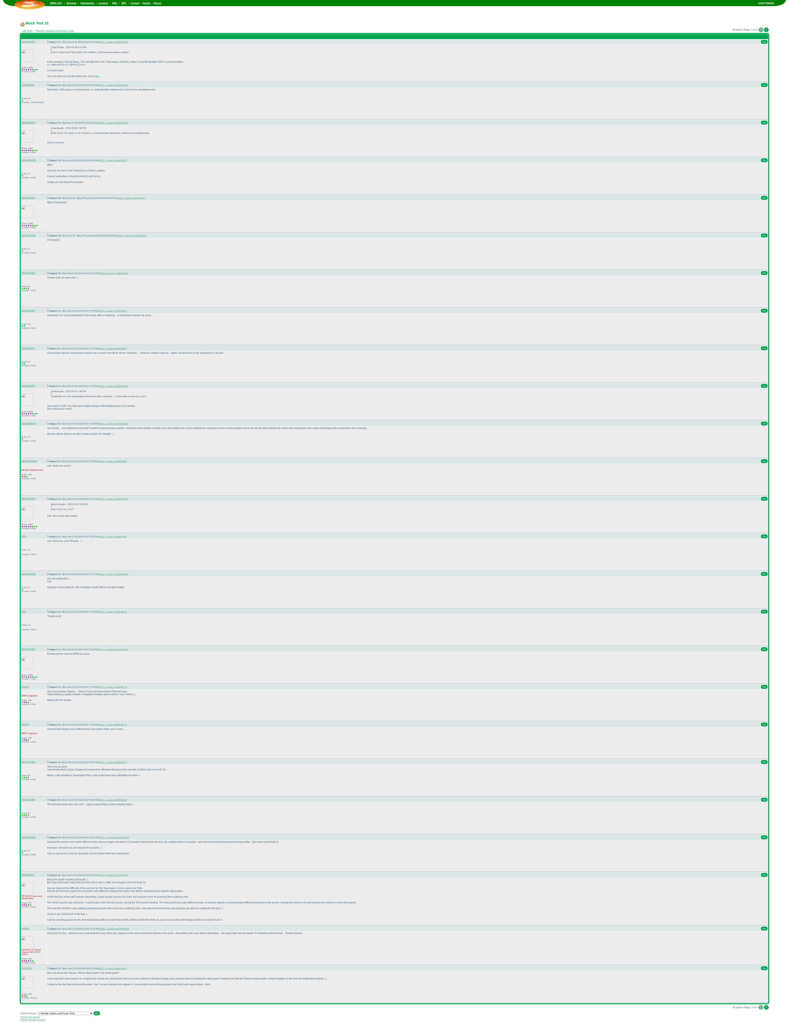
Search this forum (30, 1017)
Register (769, 3)
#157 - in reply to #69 (109, 160)
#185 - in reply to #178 (111, 929)
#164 (124, 386)
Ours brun (26, 968)
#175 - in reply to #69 (109, 762)
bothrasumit (28, 310)
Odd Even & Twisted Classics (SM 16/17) (31, 951)
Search (146, 3)
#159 (142, 236)
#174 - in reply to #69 (109, 725)
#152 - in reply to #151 (109, 42)
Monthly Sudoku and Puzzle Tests (55, 30)
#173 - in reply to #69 (109, 687)
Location (103, 3)
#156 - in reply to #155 (109, 123)
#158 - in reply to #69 (127, 198)
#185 (125, 929)
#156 (124, 123)
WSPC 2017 (56, 3)
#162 (123, 311)
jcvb (23, 536)
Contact (135, 3)
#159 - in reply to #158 (127, 236)
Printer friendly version (32, 1020)
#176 (123, 800)
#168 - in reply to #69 (109, 536)
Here (96, 76)
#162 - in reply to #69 (109, 311)
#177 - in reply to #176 (111, 837)
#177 (125, 837)
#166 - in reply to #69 (109, 461)
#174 (123, 725)
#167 (124, 499)
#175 (123, 762)
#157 (123, 160)
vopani (25, 686)
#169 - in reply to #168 (109, 574)
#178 (124, 875)
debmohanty (28, 41)
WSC (114, 3)
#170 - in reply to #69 (109, 612)
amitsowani (27, 874)
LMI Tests (27, 30)
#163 (123, 348)
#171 (124, 649)
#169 (124, 574)
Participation (87, 3)
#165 (124, 424)
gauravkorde (28, 160)
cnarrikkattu (27, 84)
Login (761, 3)
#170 (123, 612)
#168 (123, 536)
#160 (124, 273)
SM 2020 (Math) (29, 470)
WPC (124, 3)
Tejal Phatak (28, 273)
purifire (25, 928)
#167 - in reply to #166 (109, 499)
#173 (123, 687)
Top (764, 42)
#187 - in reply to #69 (109, 968)
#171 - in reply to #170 (109, 649)
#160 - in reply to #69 (110, 273)
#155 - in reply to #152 (109, 85)
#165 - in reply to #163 (109, 424)
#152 (124, 42)
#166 (123, 461)
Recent (157, 3)
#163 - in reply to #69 (109, 348)
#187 (123, 968)
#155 (124, 85)
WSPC (24, 696)
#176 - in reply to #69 (109, 800)
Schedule (71, 3)
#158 (141, 198)
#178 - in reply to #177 (109, 875)
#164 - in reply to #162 (109, 386)
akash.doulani (29, 461)
